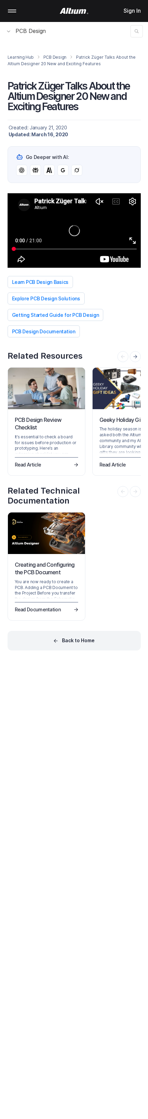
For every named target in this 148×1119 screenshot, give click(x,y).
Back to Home (78, 640)
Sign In (132, 10)
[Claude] (49, 170)
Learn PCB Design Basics (40, 282)
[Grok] (76, 170)
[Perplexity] (35, 170)
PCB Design (30, 30)
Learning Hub (21, 57)
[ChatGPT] (21, 170)
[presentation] (135, 356)
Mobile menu (12, 11)
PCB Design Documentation (43, 331)
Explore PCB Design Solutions (46, 298)
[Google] (62, 170)
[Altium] (74, 11)
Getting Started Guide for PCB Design (55, 315)
